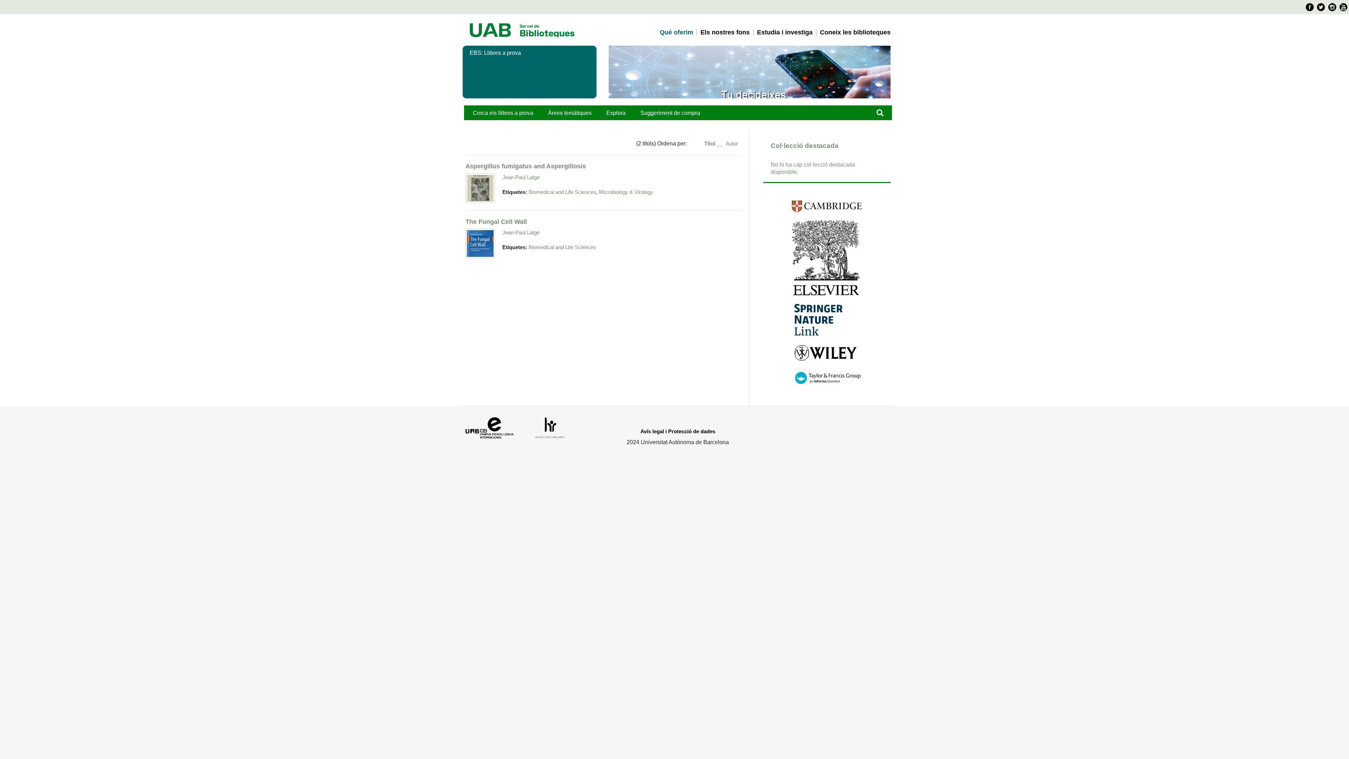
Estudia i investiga (785, 32)
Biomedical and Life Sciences (562, 192)
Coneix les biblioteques (855, 32)
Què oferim (676, 32)
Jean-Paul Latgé (521, 232)
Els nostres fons (725, 32)
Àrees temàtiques (570, 113)
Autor (732, 144)
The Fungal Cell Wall (496, 221)
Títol (710, 144)
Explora (616, 113)
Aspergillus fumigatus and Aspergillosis (525, 166)
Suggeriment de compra (670, 113)
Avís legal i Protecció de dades (677, 431)
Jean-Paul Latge (521, 177)
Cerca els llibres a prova (503, 113)
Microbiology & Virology (626, 192)
